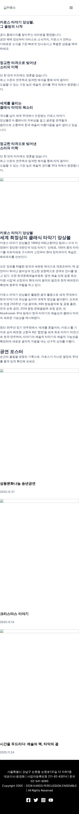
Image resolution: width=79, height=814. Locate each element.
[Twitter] (36, 800)
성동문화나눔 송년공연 (17, 483)
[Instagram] (43, 800)
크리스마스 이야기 (14, 613)
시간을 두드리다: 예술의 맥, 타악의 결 (29, 744)
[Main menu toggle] (71, 8)
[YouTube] (51, 800)
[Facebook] (28, 800)
